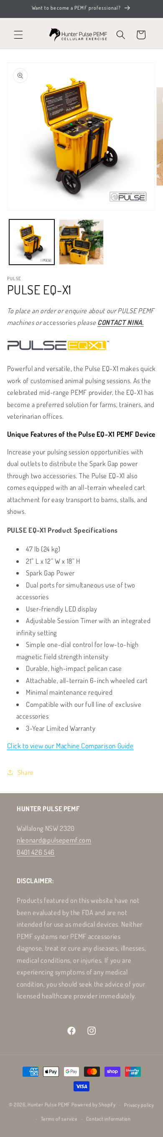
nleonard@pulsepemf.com (54, 839)
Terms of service (59, 1119)
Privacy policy (139, 1105)
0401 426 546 (36, 852)
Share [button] (25, 772)
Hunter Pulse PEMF (49, 1105)
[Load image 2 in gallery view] (81, 242)
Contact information (108, 1119)
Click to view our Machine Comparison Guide (70, 745)
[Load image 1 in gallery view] (31, 242)
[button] (18, 35)
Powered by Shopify (93, 1105)
